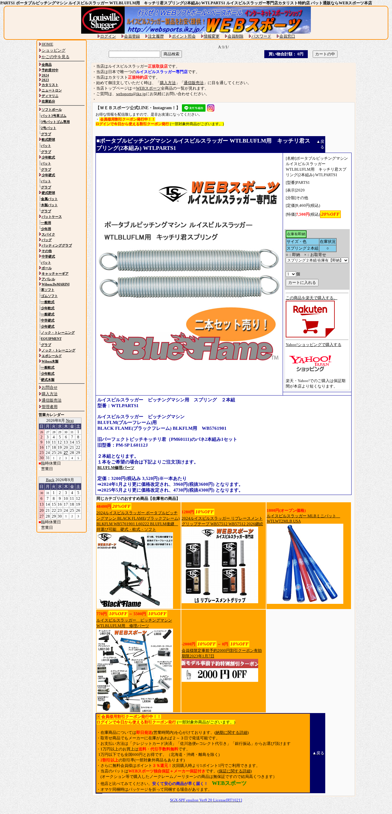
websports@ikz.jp (131, 93)
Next (70, 420)
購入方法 (168, 82)
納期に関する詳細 (231, 732)
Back (50, 480)
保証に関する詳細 (235, 771)
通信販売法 (194, 82)
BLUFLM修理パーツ (115, 467)
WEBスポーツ (148, 88)
